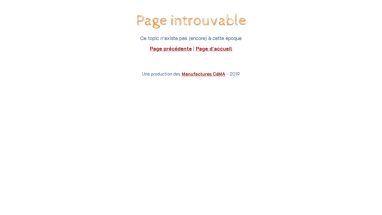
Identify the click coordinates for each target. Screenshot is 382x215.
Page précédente (171, 48)
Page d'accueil (214, 48)
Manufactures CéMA (203, 74)
